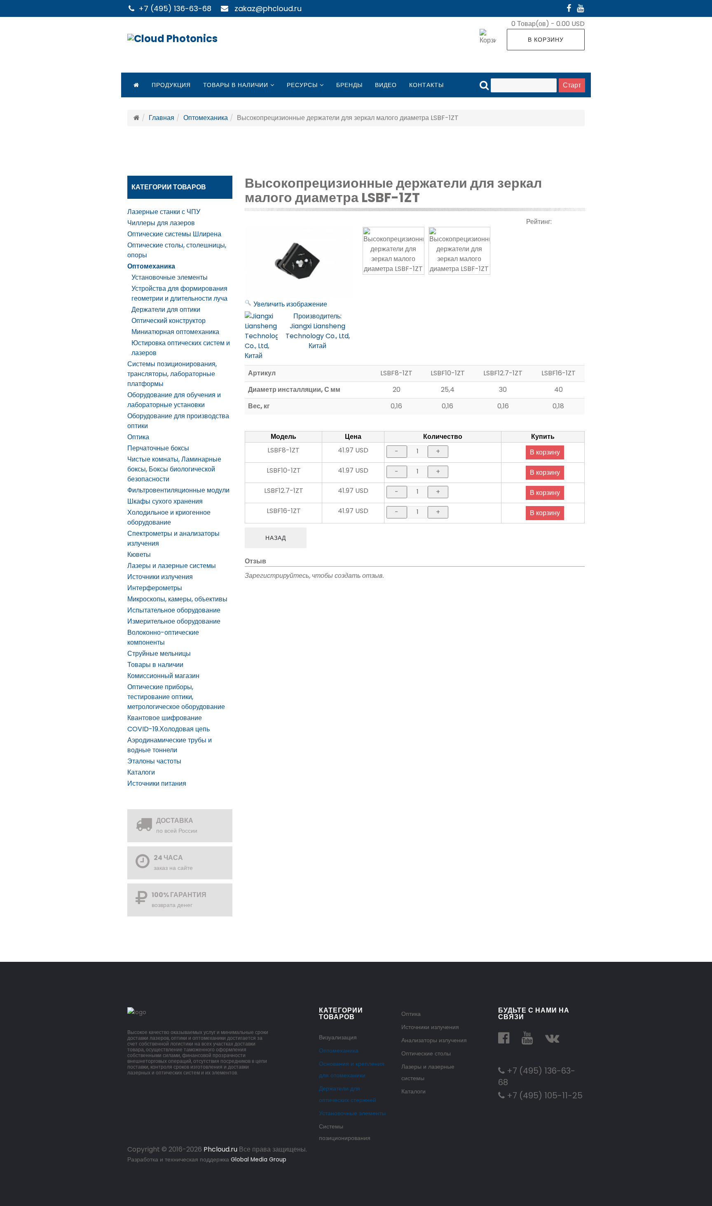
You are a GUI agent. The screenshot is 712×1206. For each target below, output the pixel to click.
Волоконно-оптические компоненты (163, 637)
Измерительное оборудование (173, 621)
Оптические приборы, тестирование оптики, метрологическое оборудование (176, 696)
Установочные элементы (169, 277)
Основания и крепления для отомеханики (351, 1069)
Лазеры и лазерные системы (171, 565)
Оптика (138, 437)
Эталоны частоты (154, 761)
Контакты (426, 85)
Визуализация (338, 1037)
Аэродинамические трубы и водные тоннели (169, 745)
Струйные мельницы (159, 653)
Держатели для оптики (165, 309)
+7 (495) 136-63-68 (174, 8)
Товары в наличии (235, 85)
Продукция (171, 85)
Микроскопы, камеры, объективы (177, 599)
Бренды (349, 85)
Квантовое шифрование (164, 718)
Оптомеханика (205, 117)
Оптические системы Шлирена (174, 234)
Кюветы (139, 554)
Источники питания (156, 783)
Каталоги (141, 772)
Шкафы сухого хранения (165, 501)
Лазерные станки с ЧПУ (163, 212)
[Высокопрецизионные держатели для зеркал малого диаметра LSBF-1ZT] (393, 251)
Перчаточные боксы (158, 448)
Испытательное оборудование (173, 610)
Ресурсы (302, 85)
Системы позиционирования (344, 1132)
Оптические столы (426, 1053)
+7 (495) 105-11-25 (544, 1095)
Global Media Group (258, 1160)
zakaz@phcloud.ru (268, 8)
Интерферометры (154, 588)
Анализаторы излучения (434, 1040)
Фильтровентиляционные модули (178, 490)
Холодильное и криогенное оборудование (169, 517)
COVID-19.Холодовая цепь (168, 729)
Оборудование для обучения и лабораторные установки (174, 400)
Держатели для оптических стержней (347, 1094)
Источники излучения (160, 577)
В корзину (546, 39)
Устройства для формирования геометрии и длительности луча (179, 293)
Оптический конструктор (168, 320)
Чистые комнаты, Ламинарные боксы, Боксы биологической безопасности (174, 469)
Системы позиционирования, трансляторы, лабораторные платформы (172, 374)
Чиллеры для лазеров (161, 223)
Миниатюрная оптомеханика (175, 332)
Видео (386, 85)
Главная (161, 117)
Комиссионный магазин (163, 676)
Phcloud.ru (220, 1149)
